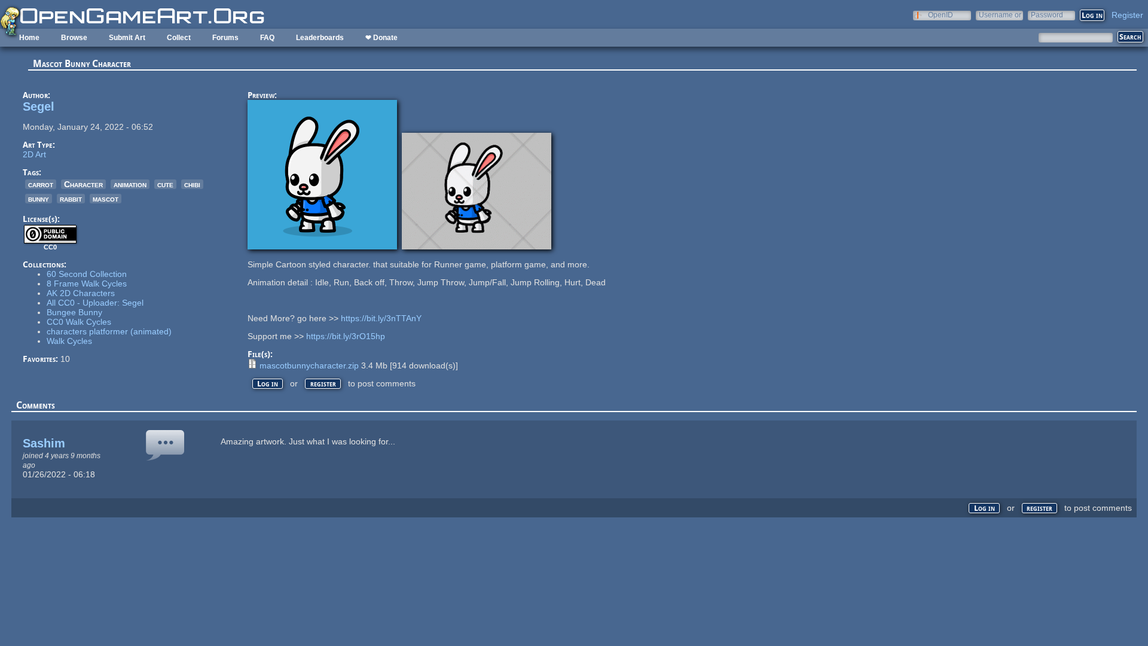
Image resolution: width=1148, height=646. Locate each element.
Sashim (44, 443)
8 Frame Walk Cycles (87, 283)
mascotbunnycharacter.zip (309, 365)
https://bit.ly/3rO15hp (345, 336)
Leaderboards (320, 37)
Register (1127, 15)
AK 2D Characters (81, 293)
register (323, 383)
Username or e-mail (1000, 15)
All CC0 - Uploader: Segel (95, 302)
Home (29, 37)
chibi (192, 184)
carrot (40, 184)
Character (83, 184)
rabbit (71, 198)
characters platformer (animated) (109, 331)
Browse (74, 37)
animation (130, 184)
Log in (267, 383)
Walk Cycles (69, 341)
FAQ (267, 37)
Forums (225, 37)
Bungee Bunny (74, 312)
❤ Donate (381, 37)
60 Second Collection (87, 274)
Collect (179, 37)
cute (165, 184)
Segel (38, 106)
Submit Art (127, 37)
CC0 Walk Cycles (79, 322)
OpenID (940, 15)
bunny (38, 198)
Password (1047, 15)
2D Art (34, 154)
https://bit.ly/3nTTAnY (381, 318)
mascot (105, 198)
